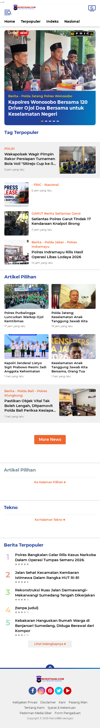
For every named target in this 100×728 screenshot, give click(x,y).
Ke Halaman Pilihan (49, 482)
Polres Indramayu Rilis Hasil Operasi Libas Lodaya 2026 (57, 254)
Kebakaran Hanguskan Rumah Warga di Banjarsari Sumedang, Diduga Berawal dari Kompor (54, 625)
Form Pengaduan (68, 713)
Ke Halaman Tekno (49, 519)
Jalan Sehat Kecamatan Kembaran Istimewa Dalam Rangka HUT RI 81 (47, 575)
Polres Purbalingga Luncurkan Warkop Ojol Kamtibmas (23, 317)
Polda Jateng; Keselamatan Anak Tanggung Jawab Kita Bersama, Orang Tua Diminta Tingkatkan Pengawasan (69, 317)
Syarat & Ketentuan (62, 707)
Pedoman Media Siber (36, 713)
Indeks (52, 21)
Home (9, 21)
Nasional (72, 21)
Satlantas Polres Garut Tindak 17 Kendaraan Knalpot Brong (61, 221)
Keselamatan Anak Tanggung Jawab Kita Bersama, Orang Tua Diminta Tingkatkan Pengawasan (69, 367)
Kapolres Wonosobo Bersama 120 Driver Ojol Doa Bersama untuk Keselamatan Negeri (48, 108)
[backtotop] (50, 668)
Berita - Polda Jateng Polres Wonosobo (40, 96)
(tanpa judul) (26, 607)
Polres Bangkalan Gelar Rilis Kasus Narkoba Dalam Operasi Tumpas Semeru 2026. (55, 557)
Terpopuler (31, 21)
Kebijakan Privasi (25, 702)
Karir (62, 702)
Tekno (11, 507)
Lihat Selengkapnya (49, 644)
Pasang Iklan (78, 702)
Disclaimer (48, 702)
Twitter (61, 697)
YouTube (71, 697)
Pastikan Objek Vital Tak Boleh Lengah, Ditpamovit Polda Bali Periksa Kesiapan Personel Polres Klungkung (30, 405)
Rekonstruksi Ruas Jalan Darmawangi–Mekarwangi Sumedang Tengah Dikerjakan (55, 592)
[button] (42, 121)
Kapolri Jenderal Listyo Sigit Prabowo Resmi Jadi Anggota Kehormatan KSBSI (25, 367)
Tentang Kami (34, 707)
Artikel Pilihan (20, 470)
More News (50, 439)
